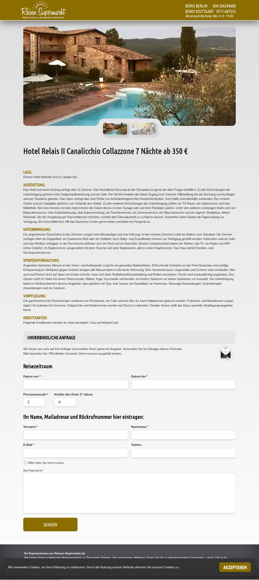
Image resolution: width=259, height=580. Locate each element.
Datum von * (32, 376)
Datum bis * (139, 376)
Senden (50, 524)
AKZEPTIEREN (235, 567)
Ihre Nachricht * (33, 470)
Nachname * (139, 426)
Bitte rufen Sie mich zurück (46, 462)
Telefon (136, 444)
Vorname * (30, 426)
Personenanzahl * (35, 394)
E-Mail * (28, 444)
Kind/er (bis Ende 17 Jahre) (73, 394)
